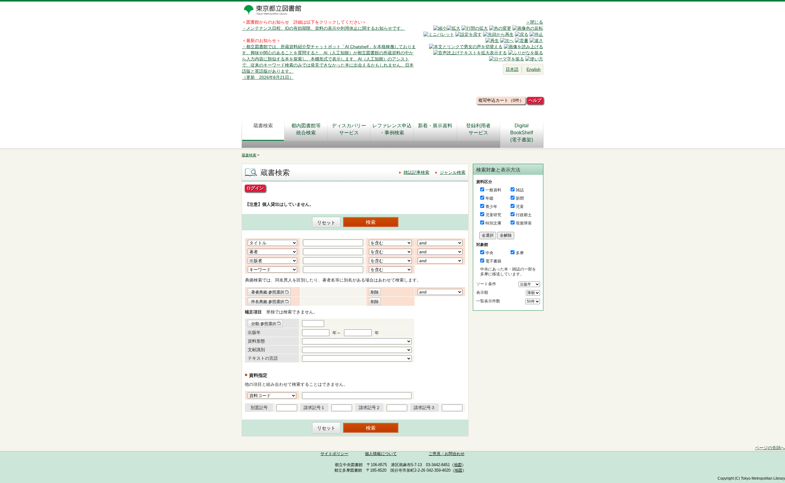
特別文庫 (493, 223)
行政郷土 (524, 215)
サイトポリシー (334, 454)
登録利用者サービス (478, 129)
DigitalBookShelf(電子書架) (521, 132)
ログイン (255, 188)
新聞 (520, 198)
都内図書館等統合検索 (306, 129)
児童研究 (493, 215)
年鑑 (489, 198)
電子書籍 (493, 261)
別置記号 (259, 407)
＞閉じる (534, 22)
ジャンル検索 (452, 172)
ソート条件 (486, 284)
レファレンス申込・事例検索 (392, 129)
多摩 (520, 253)
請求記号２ (369, 407)
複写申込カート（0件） (501, 100)
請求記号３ (424, 407)
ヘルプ (535, 100)
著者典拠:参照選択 (267, 292)
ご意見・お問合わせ (447, 454)
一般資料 (493, 190)
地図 (458, 465)
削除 (375, 292)
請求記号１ (314, 407)
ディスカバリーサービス (349, 129)
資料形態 (256, 341)
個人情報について (381, 454)
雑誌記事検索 (416, 172)
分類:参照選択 (263, 323)
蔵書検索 (263, 125)
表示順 (482, 292)
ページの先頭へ (770, 447)
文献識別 (256, 349)
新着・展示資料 (435, 125)
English (534, 69)
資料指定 (258, 375)
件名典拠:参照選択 (267, 301)
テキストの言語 (263, 358)
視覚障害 (524, 223)
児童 (520, 206)
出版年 (254, 332)
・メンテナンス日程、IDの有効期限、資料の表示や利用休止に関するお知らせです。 (323, 28)
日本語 (512, 69)
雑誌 (520, 190)
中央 (489, 253)
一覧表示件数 (488, 301)
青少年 (491, 206)
